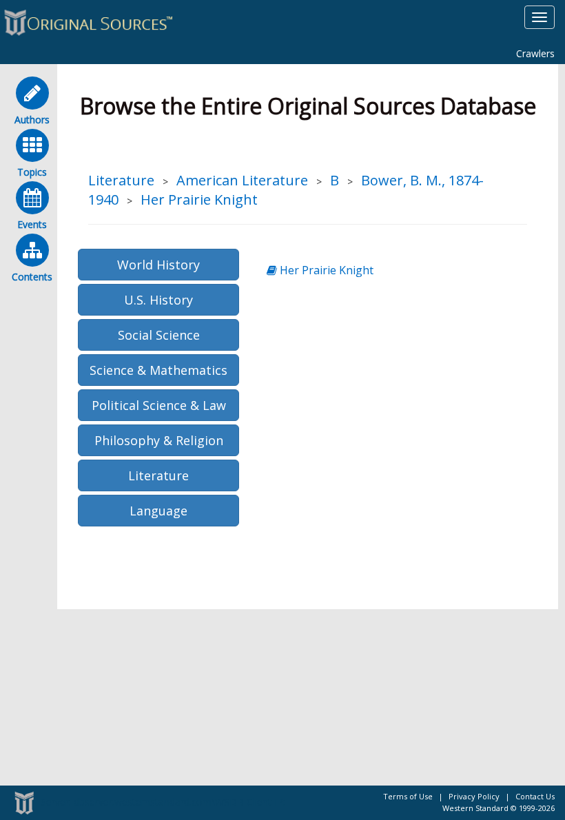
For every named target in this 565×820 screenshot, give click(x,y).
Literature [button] (158, 475)
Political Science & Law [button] (159, 405)
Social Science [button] (159, 335)
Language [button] (158, 510)
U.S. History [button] (158, 299)
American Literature (242, 180)
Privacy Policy (474, 796)
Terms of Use (408, 796)
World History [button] (158, 264)
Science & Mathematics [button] (158, 370)
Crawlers (535, 53)
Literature (121, 180)
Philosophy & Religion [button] (158, 440)
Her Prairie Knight (199, 199)
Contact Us (535, 796)
